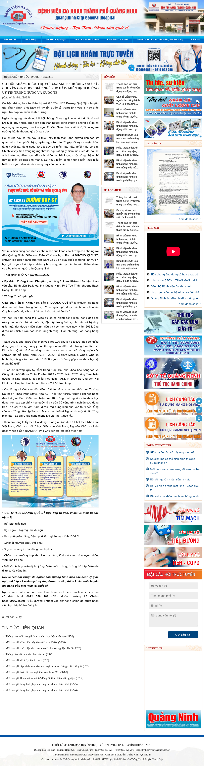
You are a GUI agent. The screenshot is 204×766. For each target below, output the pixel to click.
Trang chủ (10, 39)
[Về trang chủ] (199, 401)
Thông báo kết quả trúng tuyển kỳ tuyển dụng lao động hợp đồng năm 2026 (128, 88)
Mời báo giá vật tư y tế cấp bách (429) (27, 660)
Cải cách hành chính (86, 39)
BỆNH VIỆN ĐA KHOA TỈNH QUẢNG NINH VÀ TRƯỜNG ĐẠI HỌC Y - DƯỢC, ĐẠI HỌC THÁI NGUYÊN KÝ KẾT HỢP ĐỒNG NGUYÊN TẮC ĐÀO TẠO (126, 177)
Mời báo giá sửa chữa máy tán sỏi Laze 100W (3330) (36, 642)
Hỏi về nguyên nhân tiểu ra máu (170, 479)
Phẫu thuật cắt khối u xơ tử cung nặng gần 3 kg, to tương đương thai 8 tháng (127, 151)
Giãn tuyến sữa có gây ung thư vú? (172, 452)
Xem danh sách (188, 219)
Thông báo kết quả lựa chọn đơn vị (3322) (30, 654)
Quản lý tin (145, 754)
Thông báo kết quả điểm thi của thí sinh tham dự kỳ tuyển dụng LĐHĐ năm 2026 (127, 227)
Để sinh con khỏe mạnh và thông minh (174, 496)
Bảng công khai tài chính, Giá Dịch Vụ (160, 39)
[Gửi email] (199, 409)
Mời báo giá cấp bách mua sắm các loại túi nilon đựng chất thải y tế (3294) (48, 666)
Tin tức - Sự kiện (56, 39)
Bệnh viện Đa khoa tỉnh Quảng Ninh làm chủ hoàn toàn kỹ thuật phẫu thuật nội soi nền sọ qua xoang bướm (127, 316)
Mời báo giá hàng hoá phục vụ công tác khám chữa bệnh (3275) (42, 684)
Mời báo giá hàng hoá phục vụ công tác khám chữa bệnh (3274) (42, 690)
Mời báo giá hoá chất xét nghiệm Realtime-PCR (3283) (37, 672)
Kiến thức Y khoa (117, 39)
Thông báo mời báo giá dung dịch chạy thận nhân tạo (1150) (40, 636)
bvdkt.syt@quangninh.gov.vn (156, 750)
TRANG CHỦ (10, 77)
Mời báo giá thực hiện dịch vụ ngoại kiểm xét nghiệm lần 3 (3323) (43, 648)
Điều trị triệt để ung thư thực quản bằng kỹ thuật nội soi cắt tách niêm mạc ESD (127, 139)
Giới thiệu (31, 39)
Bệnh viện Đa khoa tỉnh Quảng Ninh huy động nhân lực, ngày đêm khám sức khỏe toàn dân (128, 126)
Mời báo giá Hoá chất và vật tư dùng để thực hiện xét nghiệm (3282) (44, 678)
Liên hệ (195, 39)
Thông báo (47, 77)
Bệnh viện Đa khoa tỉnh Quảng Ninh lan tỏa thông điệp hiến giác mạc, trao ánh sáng (127, 164)
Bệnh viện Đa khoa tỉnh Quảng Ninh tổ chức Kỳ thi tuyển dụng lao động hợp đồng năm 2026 (126, 113)
